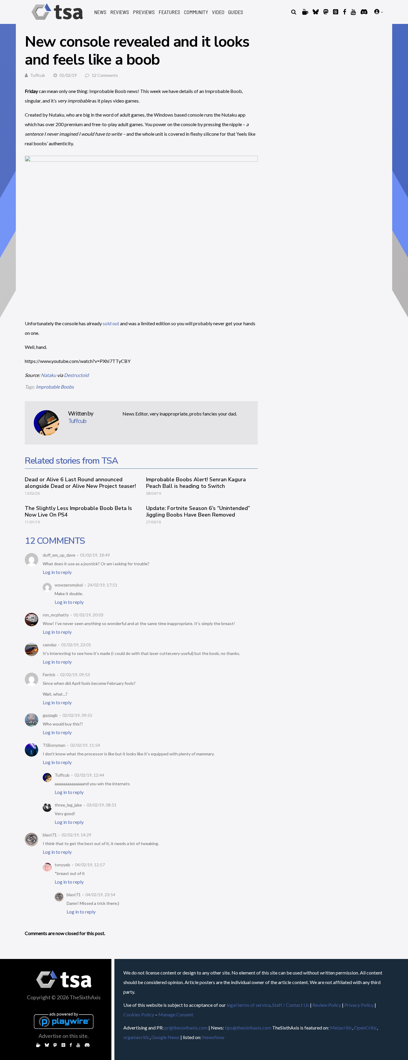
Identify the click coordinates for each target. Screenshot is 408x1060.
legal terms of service (248, 1005)
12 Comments (105, 75)
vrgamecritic (136, 1037)
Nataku (48, 375)
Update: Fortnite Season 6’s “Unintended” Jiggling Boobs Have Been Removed (198, 511)
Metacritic (341, 1027)
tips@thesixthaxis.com (248, 1027)
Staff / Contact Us (290, 1005)
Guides (235, 12)
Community (196, 12)
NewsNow (213, 1037)
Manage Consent (175, 1014)
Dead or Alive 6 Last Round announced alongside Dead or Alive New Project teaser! (80, 483)
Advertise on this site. (64, 1035)
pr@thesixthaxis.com (186, 1027)
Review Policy (326, 1005)
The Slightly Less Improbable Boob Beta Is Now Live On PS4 (78, 511)
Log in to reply (57, 572)
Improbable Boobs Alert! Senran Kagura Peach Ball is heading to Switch (196, 483)
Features (169, 12)
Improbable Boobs (55, 387)
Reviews (119, 12)
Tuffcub (37, 75)
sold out (111, 323)
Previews (144, 12)
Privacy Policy (359, 1005)
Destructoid (76, 375)
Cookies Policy (138, 1014)
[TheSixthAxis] (57, 21)
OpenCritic (365, 1027)
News (100, 12)
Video (218, 12)
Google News (165, 1037)
